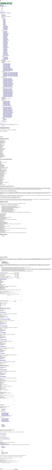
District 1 (4, 18)
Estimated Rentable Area (3, 279)
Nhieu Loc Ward (5, 43)
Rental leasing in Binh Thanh (7, 105)
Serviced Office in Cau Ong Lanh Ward (8, 91)
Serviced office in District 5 (6, 66)
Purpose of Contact (2, 291)
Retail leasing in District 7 (6, 103)
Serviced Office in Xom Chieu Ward (8, 94)
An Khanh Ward (5, 36)
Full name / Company (3, 460)
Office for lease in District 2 (5, 419)
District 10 (4, 24)
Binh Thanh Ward (5, 38)
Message (1, 468)
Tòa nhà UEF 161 (3, 312)
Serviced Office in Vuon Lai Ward (7, 95)
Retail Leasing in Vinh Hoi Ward (7, 115)
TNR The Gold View (3, 369)
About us (4, 118)
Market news (5, 121)
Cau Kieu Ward (5, 42)
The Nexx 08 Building (3, 325)
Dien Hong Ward (5, 52)
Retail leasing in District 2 (6, 101)
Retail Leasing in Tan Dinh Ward (7, 114)
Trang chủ (3, 14)
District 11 (4, 25)
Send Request (16, 469)
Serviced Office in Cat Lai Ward (7, 90)
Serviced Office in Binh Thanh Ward (8, 93)
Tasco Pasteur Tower (3, 339)
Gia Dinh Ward (5, 37)
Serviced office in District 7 (6, 67)
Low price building (5, 59)
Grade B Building (5, 57)
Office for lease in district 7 (5, 420)
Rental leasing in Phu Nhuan (7, 104)
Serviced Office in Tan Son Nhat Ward (8, 83)
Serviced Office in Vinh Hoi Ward (7, 92)
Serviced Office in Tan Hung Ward (7, 85)
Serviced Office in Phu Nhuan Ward (8, 84)
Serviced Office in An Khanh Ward (7, 81)
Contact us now (2, 393)
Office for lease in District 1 (5, 418)
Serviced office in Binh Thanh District (8, 70)
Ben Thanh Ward (5, 35)
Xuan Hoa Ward (5, 31)
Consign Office (4, 425)
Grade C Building (5, 58)
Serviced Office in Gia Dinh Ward (7, 89)
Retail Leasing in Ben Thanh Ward (7, 111)
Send (15, 301)
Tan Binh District (5, 29)
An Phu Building (3, 332)
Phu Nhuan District (5, 27)
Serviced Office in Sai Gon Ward (7, 78)
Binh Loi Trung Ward (6, 47)
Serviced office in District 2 (6, 64)
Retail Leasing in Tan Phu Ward (7, 109)
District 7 (4, 22)
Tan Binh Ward (5, 44)
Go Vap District (5, 26)
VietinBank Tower (3, 346)
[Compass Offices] (10, 75)
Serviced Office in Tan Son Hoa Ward (8, 82)
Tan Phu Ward (5, 40)
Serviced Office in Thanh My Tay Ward (8, 80)
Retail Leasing (3, 97)
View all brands (4, 76)
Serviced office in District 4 (6, 65)
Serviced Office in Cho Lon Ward (7, 96)
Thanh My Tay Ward (6, 33)
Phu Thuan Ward (5, 53)
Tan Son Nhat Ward (5, 41)
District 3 (4, 20)
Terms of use (3, 447)
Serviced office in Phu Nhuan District (8, 68)
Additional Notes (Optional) (3, 300)
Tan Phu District (5, 28)
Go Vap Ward (5, 51)
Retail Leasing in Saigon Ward (7, 107)
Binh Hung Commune (6, 55)
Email (1, 461)
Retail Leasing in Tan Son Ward (7, 117)
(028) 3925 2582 (4, 434)
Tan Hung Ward (5, 46)
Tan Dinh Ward (5, 32)
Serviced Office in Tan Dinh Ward (7, 79)
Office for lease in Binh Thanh (5, 421)
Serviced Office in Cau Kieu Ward (7, 88)
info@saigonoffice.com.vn (5, 437)
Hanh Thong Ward (5, 54)
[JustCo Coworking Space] (10, 74)
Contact (4, 120)
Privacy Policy (3, 446)
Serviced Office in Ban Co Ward (7, 86)
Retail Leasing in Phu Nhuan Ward (7, 110)
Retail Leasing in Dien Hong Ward (7, 116)
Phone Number (2, 293)
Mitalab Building (3, 360)
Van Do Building (3, 376)
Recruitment (4, 119)
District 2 (4, 19)
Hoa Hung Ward (5, 45)
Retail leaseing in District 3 (6, 102)
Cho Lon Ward (5, 50)
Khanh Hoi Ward (5, 49)
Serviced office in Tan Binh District (7, 69)
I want (1, 459)
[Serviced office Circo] (10, 72)
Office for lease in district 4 (10, 124)
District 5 (4, 21)
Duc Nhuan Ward (5, 39)
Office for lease (5, 124)
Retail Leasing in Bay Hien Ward (7, 113)
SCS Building (2, 353)
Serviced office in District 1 (6, 63)
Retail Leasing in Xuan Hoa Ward (7, 108)
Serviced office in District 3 (5, 414)
